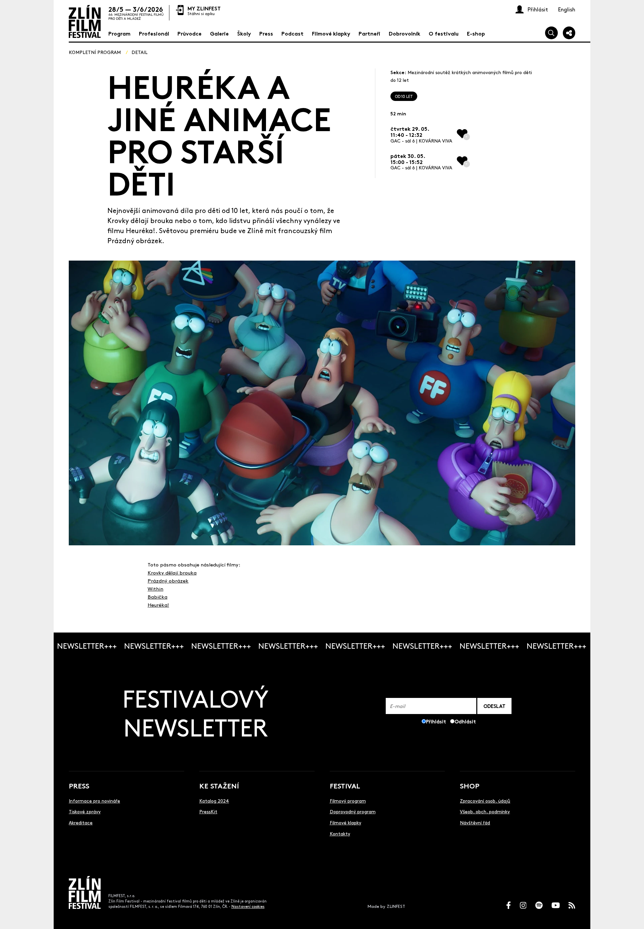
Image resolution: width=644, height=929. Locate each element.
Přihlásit (436, 721)
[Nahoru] (631, 916)
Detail (139, 52)
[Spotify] (539, 905)
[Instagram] (523, 905)
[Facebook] (508, 905)
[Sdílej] (569, 32)
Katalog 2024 (214, 800)
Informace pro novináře (94, 800)
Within (155, 588)
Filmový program (348, 800)
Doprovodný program (353, 811)
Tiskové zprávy (85, 811)
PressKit (208, 811)
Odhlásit (465, 721)
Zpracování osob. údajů (485, 800)
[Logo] (85, 21)
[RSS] (572, 905)
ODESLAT (494, 705)
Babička (157, 596)
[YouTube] (555, 905)
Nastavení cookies (248, 906)
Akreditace (81, 822)
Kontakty (340, 833)
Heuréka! (158, 604)
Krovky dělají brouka (172, 572)
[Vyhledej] (551, 32)
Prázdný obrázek (168, 580)
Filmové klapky (345, 822)
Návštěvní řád (475, 822)
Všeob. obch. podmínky (485, 811)
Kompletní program (95, 52)
